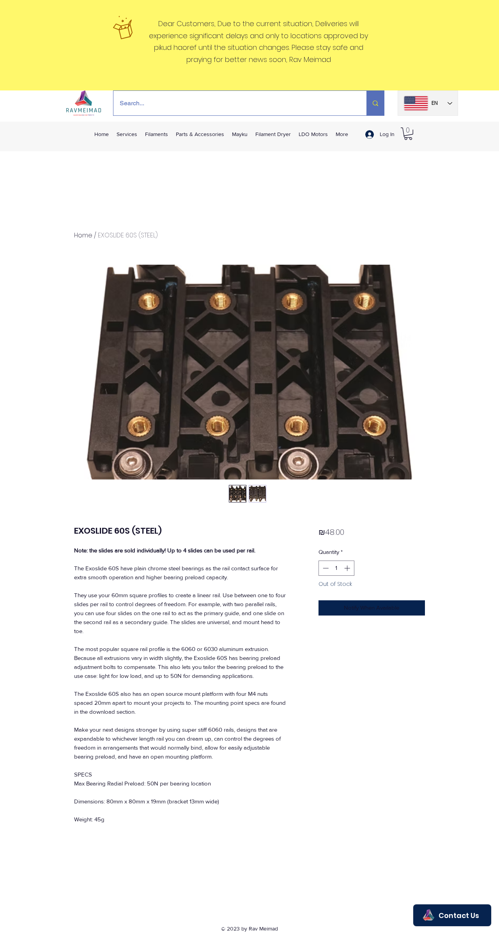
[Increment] (348, 568)
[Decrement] (325, 568)
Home (83, 235)
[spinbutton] (336, 568)
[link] (408, 133)
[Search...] (375, 103)
